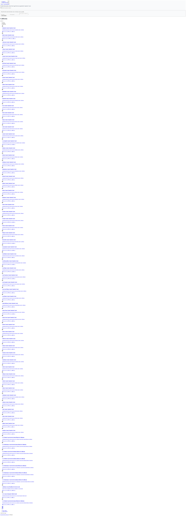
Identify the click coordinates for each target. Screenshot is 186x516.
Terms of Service (5, 511)
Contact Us (3, 1)
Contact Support (4, 15)
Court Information (6, 4)
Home (2, 4)
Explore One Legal (5, 2)
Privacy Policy (4, 510)
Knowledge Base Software (4, 514)
